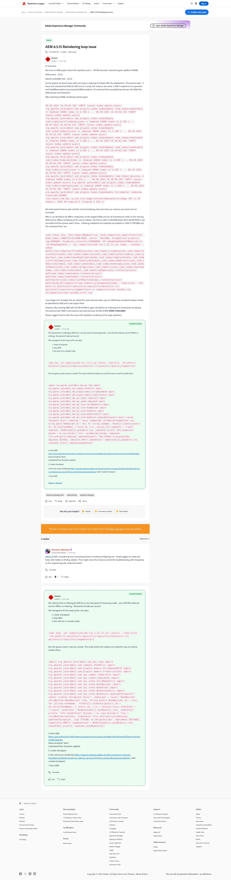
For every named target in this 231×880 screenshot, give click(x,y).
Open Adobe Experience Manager (170, 25)
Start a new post (116, 529)
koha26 (54, 58)
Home (23, 12)
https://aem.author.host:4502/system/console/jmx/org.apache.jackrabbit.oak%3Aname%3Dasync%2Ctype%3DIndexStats (93, 453)
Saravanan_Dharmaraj (60, 550)
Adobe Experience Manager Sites (76, 12)
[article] (94, 563)
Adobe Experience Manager (54, 12)
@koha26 (49, 556)
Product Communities (35, 12)
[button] (197, 12)
